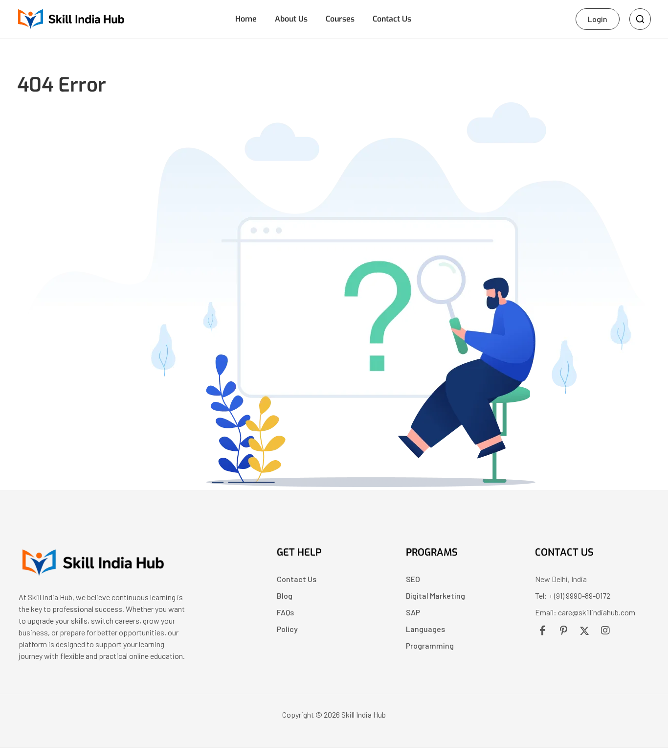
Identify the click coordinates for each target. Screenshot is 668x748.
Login (597, 18)
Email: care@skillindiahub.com (585, 612)
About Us (291, 19)
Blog (284, 595)
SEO (413, 579)
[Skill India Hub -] (71, 18)
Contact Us (392, 19)
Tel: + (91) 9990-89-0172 (572, 595)
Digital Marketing (435, 595)
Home (246, 19)
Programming (430, 645)
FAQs (285, 612)
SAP (413, 612)
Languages (425, 628)
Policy (287, 628)
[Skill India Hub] (92, 575)
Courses (340, 19)
